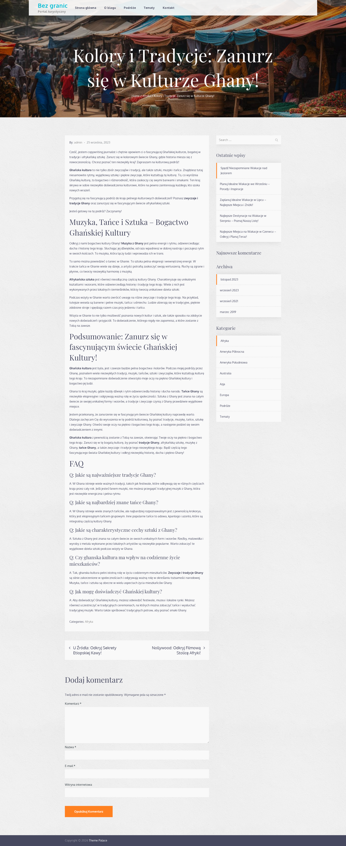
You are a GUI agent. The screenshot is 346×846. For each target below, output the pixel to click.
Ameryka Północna (232, 351)
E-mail (70, 766)
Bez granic (53, 5)
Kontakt (168, 8)
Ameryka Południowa (233, 362)
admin (78, 142)
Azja (222, 384)
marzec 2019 (228, 312)
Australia (225, 373)
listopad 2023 (229, 279)
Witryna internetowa (78, 784)
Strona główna (85, 8)
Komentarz (73, 703)
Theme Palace (98, 840)
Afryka (89, 621)
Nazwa (70, 747)
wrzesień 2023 (229, 290)
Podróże (130, 8)
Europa (224, 395)
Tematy (149, 8)
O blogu (110, 8)
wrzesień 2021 (229, 301)
